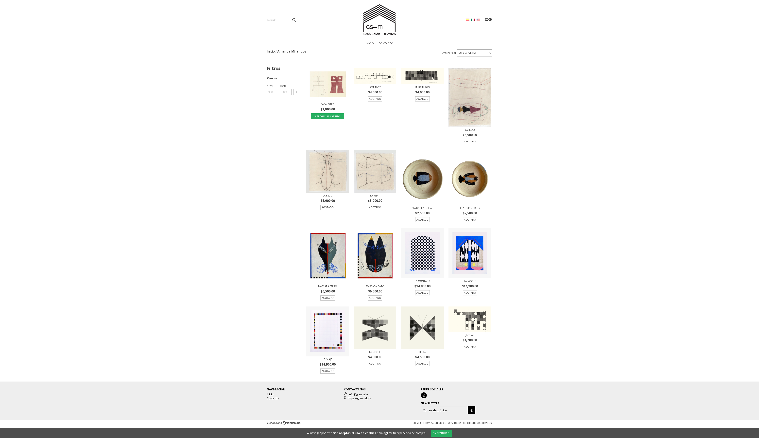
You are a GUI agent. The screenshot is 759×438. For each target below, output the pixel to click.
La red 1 (375, 195)
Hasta (283, 86)
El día (422, 352)
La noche (470, 281)
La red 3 (470, 130)
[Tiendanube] (284, 424)
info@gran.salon (359, 394)
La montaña (422, 281)
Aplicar (296, 92)
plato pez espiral (422, 208)
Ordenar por (449, 53)
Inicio (370, 43)
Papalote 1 (327, 104)
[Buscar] (294, 19)
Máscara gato (375, 286)
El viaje (328, 359)
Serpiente (375, 87)
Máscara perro (327, 286)
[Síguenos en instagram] (424, 395)
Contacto (386, 43)
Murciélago (422, 87)
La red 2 (327, 195)
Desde (270, 86)
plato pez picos (470, 208)
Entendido (441, 433)
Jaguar (469, 335)
